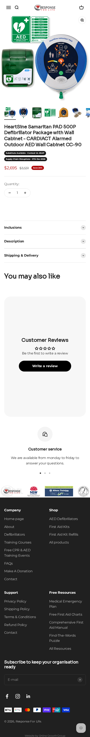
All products (59, 542)
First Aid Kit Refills (63, 534)
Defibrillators (14, 534)
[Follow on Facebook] (7, 696)
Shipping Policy (17, 609)
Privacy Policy (15, 601)
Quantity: (11, 184)
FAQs (8, 563)
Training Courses (17, 542)
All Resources (60, 649)
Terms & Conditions (20, 617)
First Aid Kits (59, 527)
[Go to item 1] (10, 113)
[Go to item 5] (63, 113)
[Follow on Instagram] (18, 696)
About (9, 527)
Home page (14, 519)
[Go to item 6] (77, 113)
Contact (10, 579)
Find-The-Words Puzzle (62, 638)
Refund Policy (15, 625)
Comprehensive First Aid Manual (66, 625)
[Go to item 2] (23, 113)
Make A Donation (18, 571)
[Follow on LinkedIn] (28, 696)
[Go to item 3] (37, 113)
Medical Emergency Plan (65, 604)
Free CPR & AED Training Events (17, 552)
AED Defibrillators (63, 519)
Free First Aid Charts (65, 614)
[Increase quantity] (25, 193)
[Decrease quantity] (9, 193)
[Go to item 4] (50, 113)
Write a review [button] (45, 366)
